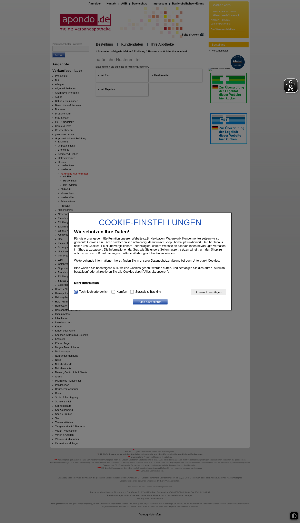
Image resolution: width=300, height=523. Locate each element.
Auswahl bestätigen (208, 292)
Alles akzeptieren (150, 301)
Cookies (213, 260)
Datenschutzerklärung (165, 260)
